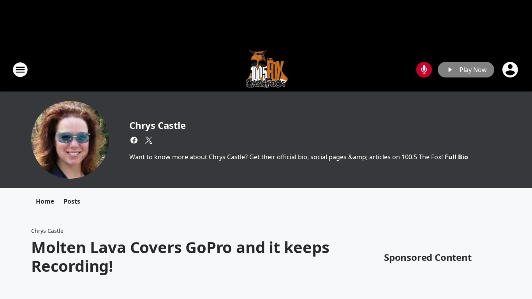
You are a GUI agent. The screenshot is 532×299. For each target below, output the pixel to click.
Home (45, 201)
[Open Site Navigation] (20, 69)
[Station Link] (266, 69)
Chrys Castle (157, 125)
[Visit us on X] (148, 140)
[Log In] (511, 69)
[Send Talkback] (424, 69)
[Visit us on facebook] (134, 140)
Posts (71, 201)
